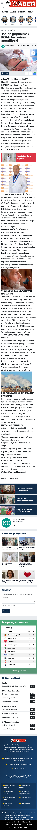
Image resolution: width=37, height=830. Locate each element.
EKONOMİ (22, 12)
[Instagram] (15, 776)
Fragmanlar (21, 815)
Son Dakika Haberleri (7, 804)
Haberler (4, 30)
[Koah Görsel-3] (16, 279)
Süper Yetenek (8, 817)
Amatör (9, 813)
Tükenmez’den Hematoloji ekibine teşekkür (26, 564)
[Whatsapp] (25, 776)
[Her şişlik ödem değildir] (10, 557)
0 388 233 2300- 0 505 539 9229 (20, 764)
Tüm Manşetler (26, 797)
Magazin (16, 813)
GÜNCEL (4, 12)
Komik (22, 813)
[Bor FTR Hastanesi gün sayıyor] (27, 541)
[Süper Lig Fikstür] (34, 678)
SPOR (5, 819)
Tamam (25, 827)
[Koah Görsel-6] (16, 381)
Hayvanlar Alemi (11, 815)
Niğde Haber (18, 521)
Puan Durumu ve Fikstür (9, 798)
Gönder (6, 611)
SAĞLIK (12, 30)
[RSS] (29, 776)
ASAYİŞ (13, 12)
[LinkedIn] (18, 776)
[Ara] (3, 8)
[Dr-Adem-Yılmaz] (17, 178)
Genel (33, 813)
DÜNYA (16, 819)
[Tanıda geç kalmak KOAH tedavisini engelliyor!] (18, 60)
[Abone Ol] (34, 73)
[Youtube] (22, 776)
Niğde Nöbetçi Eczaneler (9, 786)
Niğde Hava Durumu (24, 786)
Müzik (28, 815)
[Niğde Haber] (6, 523)
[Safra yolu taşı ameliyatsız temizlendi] (10, 541)
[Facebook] (7, 776)
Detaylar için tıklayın (18, 671)
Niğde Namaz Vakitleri (8, 792)
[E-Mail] (14, 525)
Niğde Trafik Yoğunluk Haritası (24, 792)
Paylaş (6, 73)
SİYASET (31, 12)
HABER (4, 813)
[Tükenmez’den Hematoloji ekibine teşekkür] (27, 557)
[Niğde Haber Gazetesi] (21, 3)
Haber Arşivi (26, 803)
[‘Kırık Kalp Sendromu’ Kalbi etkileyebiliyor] (27, 574)
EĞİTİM (10, 819)
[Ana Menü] (2, 3)
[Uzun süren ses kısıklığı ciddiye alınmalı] (10, 574)
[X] (11, 776)
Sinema (27, 813)
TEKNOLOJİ (29, 819)
